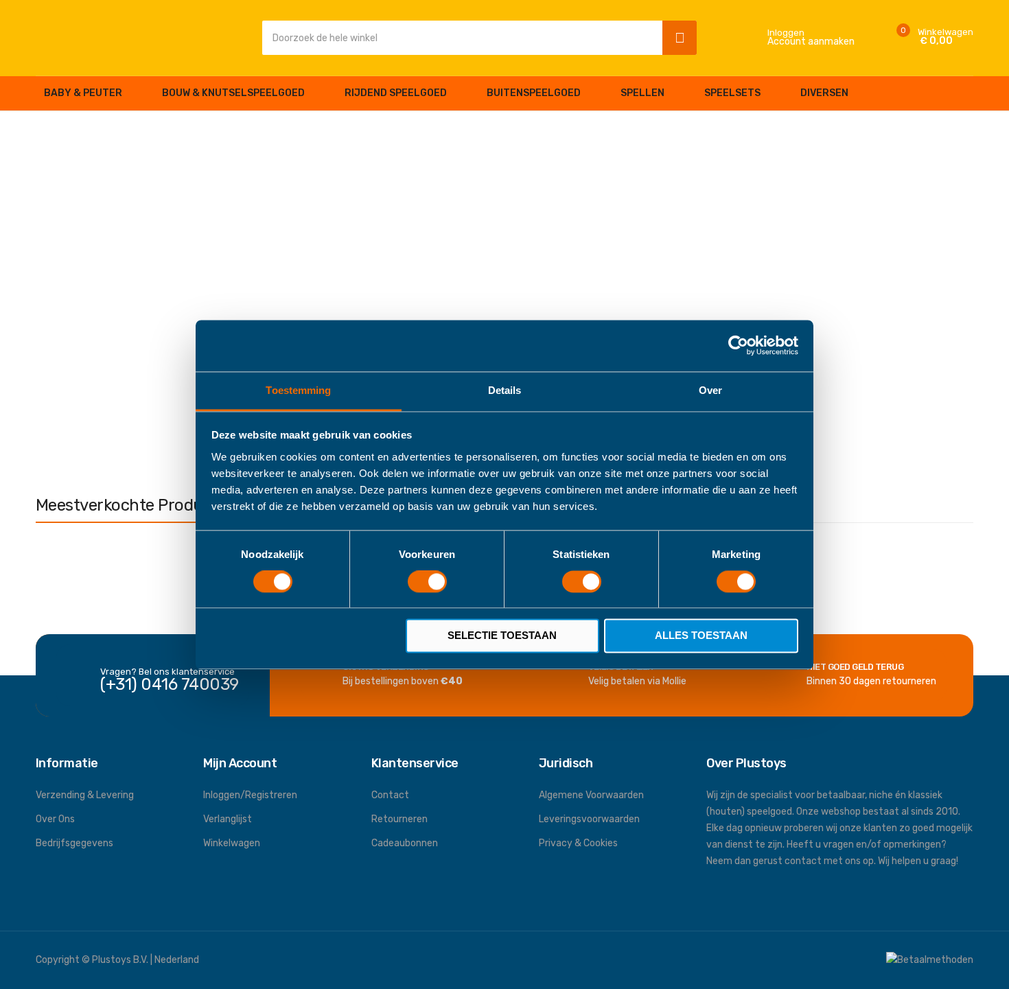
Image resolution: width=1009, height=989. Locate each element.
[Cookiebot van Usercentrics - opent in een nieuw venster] (738, 345)
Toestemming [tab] (298, 390)
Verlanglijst (227, 819)
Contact (390, 795)
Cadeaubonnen (404, 843)
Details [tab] (505, 390)
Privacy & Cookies (578, 843)
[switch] (427, 583)
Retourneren (399, 819)
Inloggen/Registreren (250, 795)
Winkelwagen (231, 843)
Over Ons (55, 819)
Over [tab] (710, 390)
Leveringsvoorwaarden (589, 819)
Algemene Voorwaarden (591, 795)
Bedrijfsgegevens (74, 843)
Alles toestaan (701, 636)
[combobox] (459, 38)
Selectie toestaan (502, 636)
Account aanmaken (811, 42)
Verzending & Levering (85, 795)
